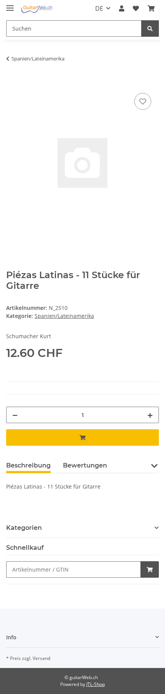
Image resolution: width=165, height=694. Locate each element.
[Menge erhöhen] (150, 415)
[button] (122, 8)
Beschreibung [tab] (28, 465)
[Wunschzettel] (136, 8)
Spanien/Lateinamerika (64, 315)
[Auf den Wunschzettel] (142, 101)
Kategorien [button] (24, 527)
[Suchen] (150, 28)
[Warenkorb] (151, 8)
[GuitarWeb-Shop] (36, 8)
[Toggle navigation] (10, 5)
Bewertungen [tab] (85, 465)
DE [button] (99, 8)
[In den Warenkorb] (12, 82)
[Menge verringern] (15, 415)
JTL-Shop (95, 684)
